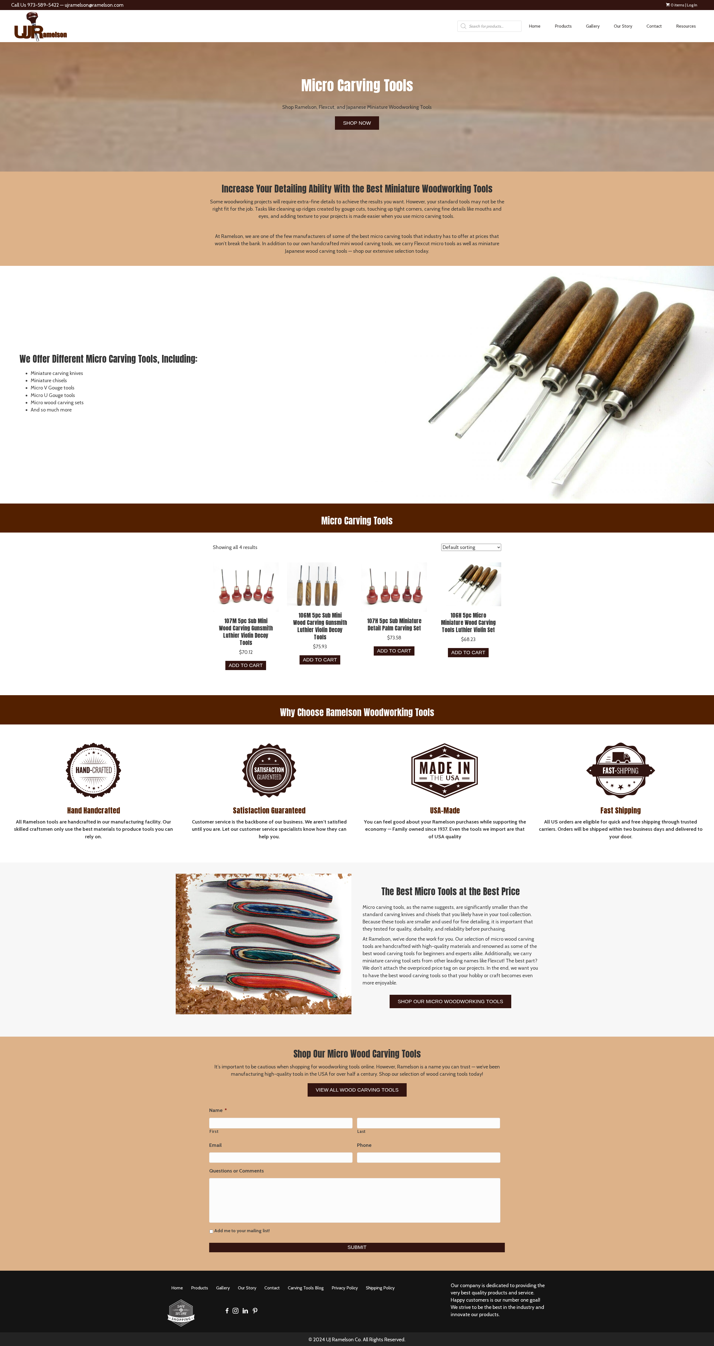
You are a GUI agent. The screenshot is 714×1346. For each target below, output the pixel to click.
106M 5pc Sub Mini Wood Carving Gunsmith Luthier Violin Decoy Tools (320, 626)
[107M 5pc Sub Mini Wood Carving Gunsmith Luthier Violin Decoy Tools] (246, 586)
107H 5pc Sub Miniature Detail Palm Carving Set (394, 624)
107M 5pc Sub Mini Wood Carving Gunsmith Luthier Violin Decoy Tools (246, 632)
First (213, 1131)
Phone (364, 1145)
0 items (677, 5)
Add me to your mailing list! (242, 1230)
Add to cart (246, 665)
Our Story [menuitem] (623, 26)
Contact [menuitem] (654, 26)
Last (361, 1131)
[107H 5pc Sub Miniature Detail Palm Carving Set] (394, 586)
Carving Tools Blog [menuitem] (306, 1287)
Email (215, 1145)
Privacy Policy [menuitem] (345, 1287)
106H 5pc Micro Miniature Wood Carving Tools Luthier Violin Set (468, 622)
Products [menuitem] (563, 26)
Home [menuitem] (535, 26)
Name (218, 1110)
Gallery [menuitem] (593, 26)
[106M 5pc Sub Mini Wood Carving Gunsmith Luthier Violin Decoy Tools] (320, 584)
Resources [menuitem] (686, 26)
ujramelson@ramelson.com (94, 5)
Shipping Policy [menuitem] (380, 1287)
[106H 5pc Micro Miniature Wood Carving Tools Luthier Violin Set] (468, 584)
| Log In (690, 5)
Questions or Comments (236, 1171)
